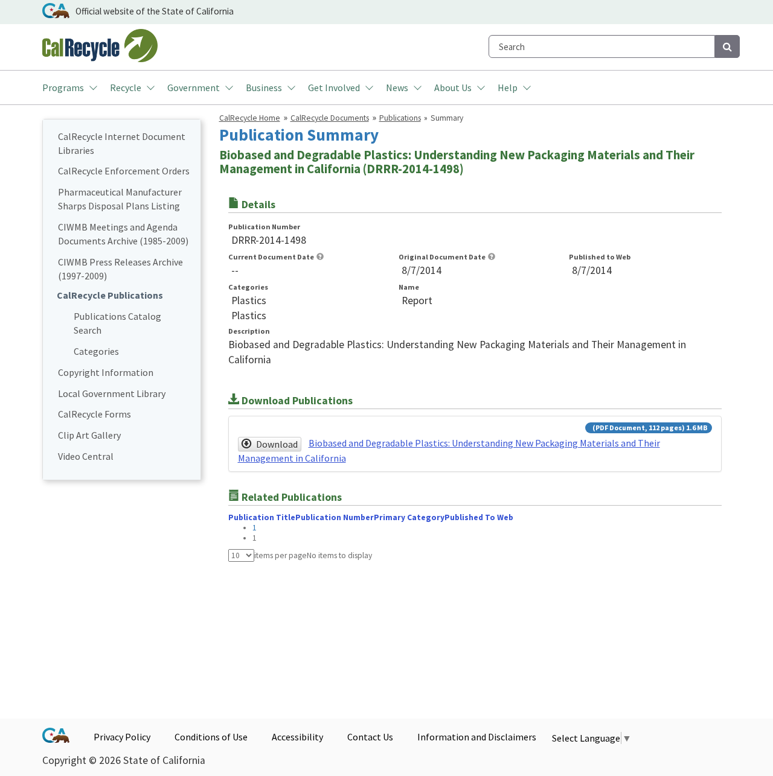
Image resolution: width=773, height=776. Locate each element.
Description (249, 331)
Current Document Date (271, 256)
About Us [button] (453, 87)
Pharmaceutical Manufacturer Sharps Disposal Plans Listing (120, 199)
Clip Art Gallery (89, 435)
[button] (320, 256)
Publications (400, 118)
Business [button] (264, 87)
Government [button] (193, 87)
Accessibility (297, 737)
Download (277, 444)
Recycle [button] (125, 87)
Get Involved (334, 87)
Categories (96, 351)
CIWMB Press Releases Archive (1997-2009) (120, 269)
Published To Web (478, 517)
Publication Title (261, 517)
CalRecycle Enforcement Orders (124, 171)
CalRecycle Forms (94, 414)
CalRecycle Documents (329, 118)
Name (409, 286)
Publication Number (264, 226)
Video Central (86, 456)
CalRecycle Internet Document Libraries (121, 143)
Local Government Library (111, 393)
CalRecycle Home (249, 118)
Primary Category (409, 517)
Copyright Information (105, 372)
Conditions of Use (211, 737)
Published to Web (599, 256)
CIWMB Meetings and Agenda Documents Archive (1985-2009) (123, 234)
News (397, 87)
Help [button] (508, 87)
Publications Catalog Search (117, 323)
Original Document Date (442, 256)
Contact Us (370, 737)
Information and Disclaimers (476, 737)
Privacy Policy (122, 737)
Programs (63, 87)
